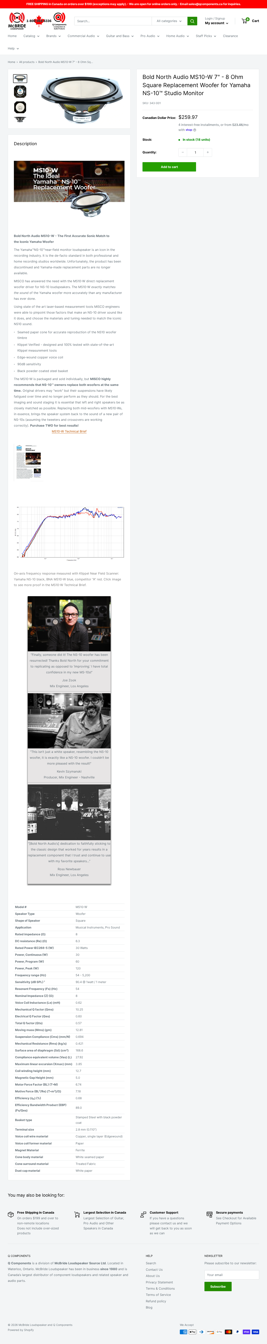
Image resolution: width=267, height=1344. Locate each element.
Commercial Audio (81, 36)
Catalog (29, 36)
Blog (149, 1307)
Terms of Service (158, 1295)
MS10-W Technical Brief (69, 431)
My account (215, 23)
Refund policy (156, 1301)
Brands (51, 36)
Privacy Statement (159, 1282)
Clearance (230, 36)
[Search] (192, 21)
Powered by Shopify (21, 1330)
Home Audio (175, 36)
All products (26, 62)
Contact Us (154, 1269)
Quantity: (149, 152)
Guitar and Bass (117, 36)
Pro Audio (148, 36)
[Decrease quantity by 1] (183, 152)
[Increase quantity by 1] (208, 152)
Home (12, 36)
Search (151, 1263)
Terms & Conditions (160, 1288)
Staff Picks (204, 36)
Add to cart (169, 167)
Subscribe (218, 1286)
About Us (153, 1276)
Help (11, 48)
